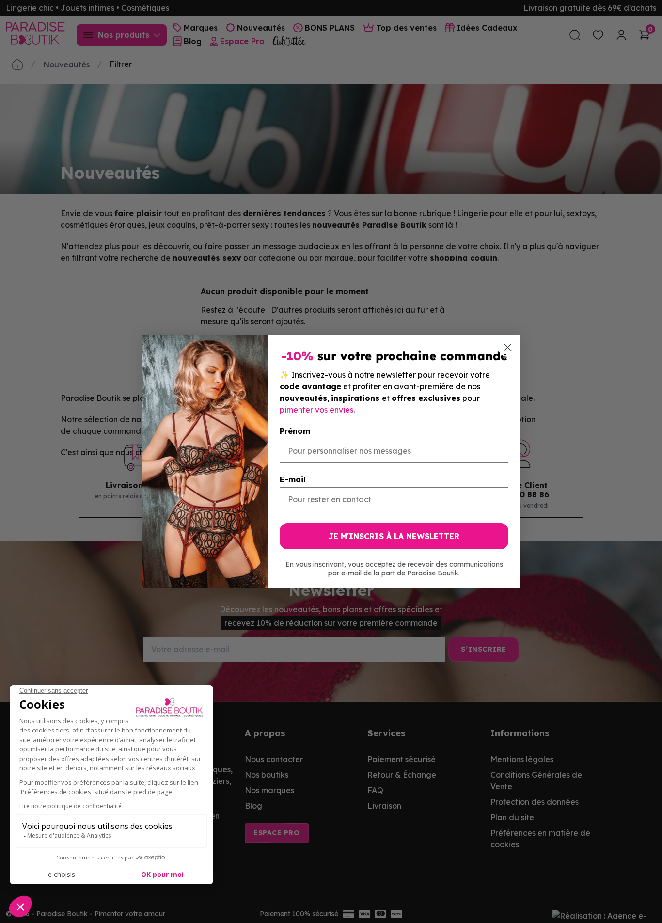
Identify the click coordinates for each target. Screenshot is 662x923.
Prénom (295, 431)
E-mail (293, 479)
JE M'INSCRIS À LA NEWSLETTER (394, 536)
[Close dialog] (507, 347)
